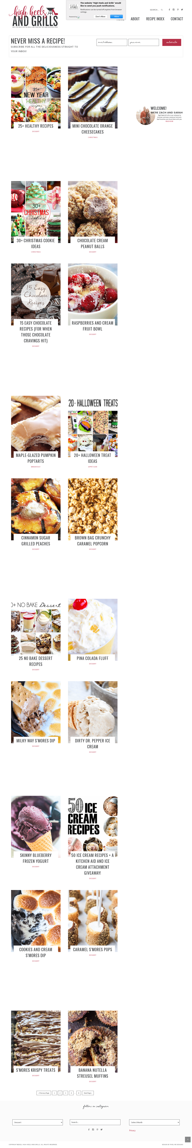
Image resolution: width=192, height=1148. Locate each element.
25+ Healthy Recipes (35, 126)
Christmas (93, 137)
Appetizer (92, 467)
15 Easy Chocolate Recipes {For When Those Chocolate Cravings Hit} (36, 331)
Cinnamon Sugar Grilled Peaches (35, 541)
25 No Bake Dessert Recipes (36, 661)
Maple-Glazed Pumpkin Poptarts (36, 458)
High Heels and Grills (33, 17)
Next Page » (88, 1093)
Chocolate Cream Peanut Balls (92, 243)
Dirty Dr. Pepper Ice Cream (92, 743)
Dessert (35, 131)
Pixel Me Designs (176, 1144)
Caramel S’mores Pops (92, 949)
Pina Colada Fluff (93, 658)
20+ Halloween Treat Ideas (92, 458)
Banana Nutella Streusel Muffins (92, 1073)
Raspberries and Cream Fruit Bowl (92, 326)
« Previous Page (43, 1093)
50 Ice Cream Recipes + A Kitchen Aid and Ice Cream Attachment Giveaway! (92, 864)
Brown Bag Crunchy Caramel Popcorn (93, 541)
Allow (116, 16)
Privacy (132, 1130)
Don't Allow (100, 16)
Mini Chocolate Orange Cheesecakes (92, 129)
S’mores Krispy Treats (35, 1070)
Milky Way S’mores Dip (35, 740)
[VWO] (80, 17)
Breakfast (36, 467)
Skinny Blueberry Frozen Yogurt (36, 858)
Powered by (73, 17)
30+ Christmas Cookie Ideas (36, 243)
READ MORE (169, 121)
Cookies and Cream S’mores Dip (35, 952)
